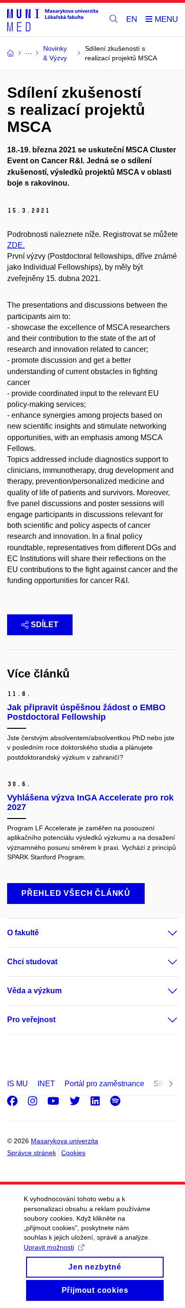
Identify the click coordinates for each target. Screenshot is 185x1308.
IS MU (17, 1084)
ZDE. (16, 245)
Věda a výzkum (34, 991)
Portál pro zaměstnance (104, 1084)
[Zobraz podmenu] (163, 933)
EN (131, 19)
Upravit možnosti (49, 1247)
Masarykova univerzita (64, 1141)
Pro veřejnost (31, 1020)
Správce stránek (31, 1153)
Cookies (73, 1153)
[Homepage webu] (52, 19)
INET (46, 1084)
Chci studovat (32, 962)
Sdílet (44, 625)
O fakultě (23, 933)
